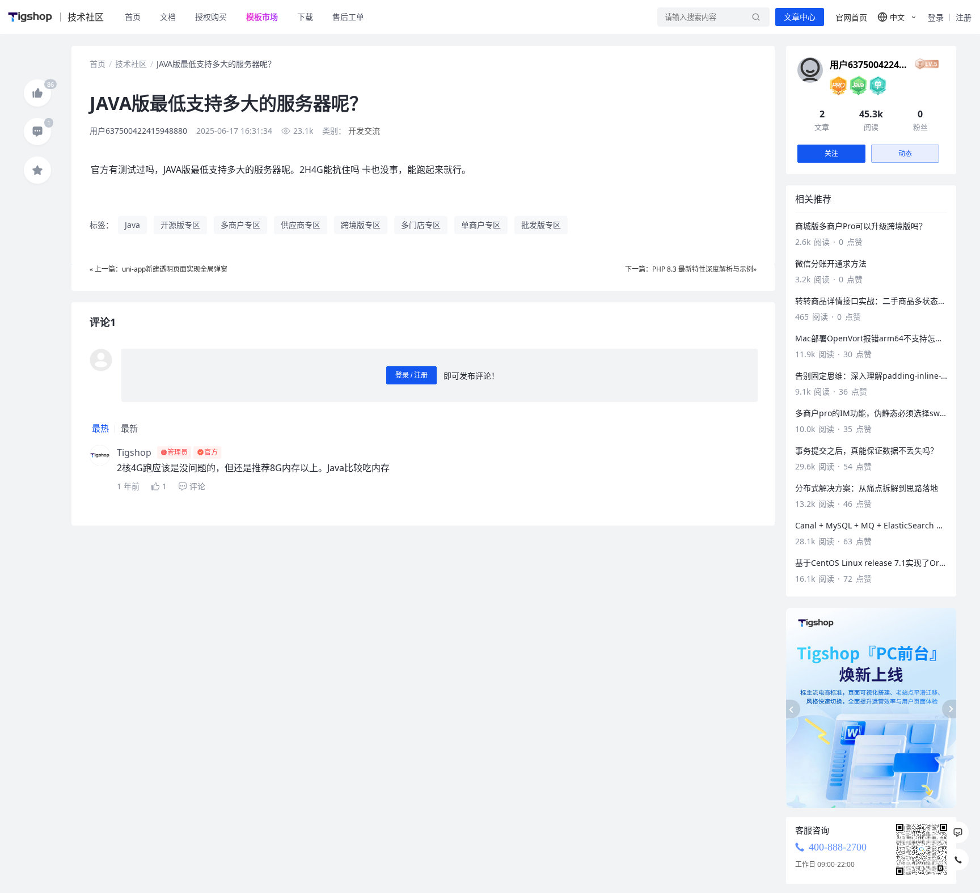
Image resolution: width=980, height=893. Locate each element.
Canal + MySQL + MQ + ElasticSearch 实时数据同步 (871, 525)
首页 (133, 16)
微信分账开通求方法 (831, 263)
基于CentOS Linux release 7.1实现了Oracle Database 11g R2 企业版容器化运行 (871, 562)
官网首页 (851, 17)
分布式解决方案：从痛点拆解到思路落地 (866, 488)
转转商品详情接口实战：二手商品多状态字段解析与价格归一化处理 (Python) (871, 300)
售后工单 (348, 16)
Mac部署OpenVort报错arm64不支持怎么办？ (871, 338)
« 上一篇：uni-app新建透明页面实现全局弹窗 (158, 269)
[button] (897, 17)
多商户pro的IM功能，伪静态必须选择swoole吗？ (871, 413)
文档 (168, 16)
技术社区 (131, 63)
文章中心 (800, 17)
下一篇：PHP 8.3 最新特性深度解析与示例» (691, 269)
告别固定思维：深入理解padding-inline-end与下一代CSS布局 (871, 375)
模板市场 (262, 16)
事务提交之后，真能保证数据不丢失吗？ (866, 450)
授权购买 (211, 16)
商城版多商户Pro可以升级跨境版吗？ (861, 226)
